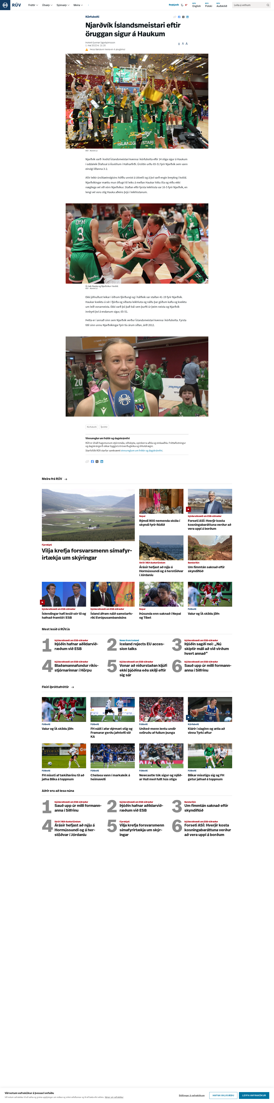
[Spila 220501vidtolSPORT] (137, 376)
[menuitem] (37, 5)
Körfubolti (92, 17)
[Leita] (268, 5)
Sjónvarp (62, 5)
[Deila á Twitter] (183, 17)
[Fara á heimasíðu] (13, 5)
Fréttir (31, 5)
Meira (77, 5)
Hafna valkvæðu (223, 1095)
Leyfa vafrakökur (254, 1095)
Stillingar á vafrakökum (192, 1095)
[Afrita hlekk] (174, 17)
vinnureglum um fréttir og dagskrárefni (141, 450)
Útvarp (46, 5)
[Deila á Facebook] (179, 17)
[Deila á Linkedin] (187, 17)
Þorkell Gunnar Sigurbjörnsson (100, 43)
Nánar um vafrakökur (114, 1097)
